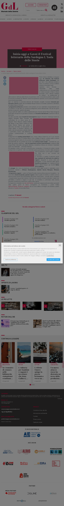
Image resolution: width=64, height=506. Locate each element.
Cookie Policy (50, 255)
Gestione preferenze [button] (10, 259)
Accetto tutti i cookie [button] (53, 259)
